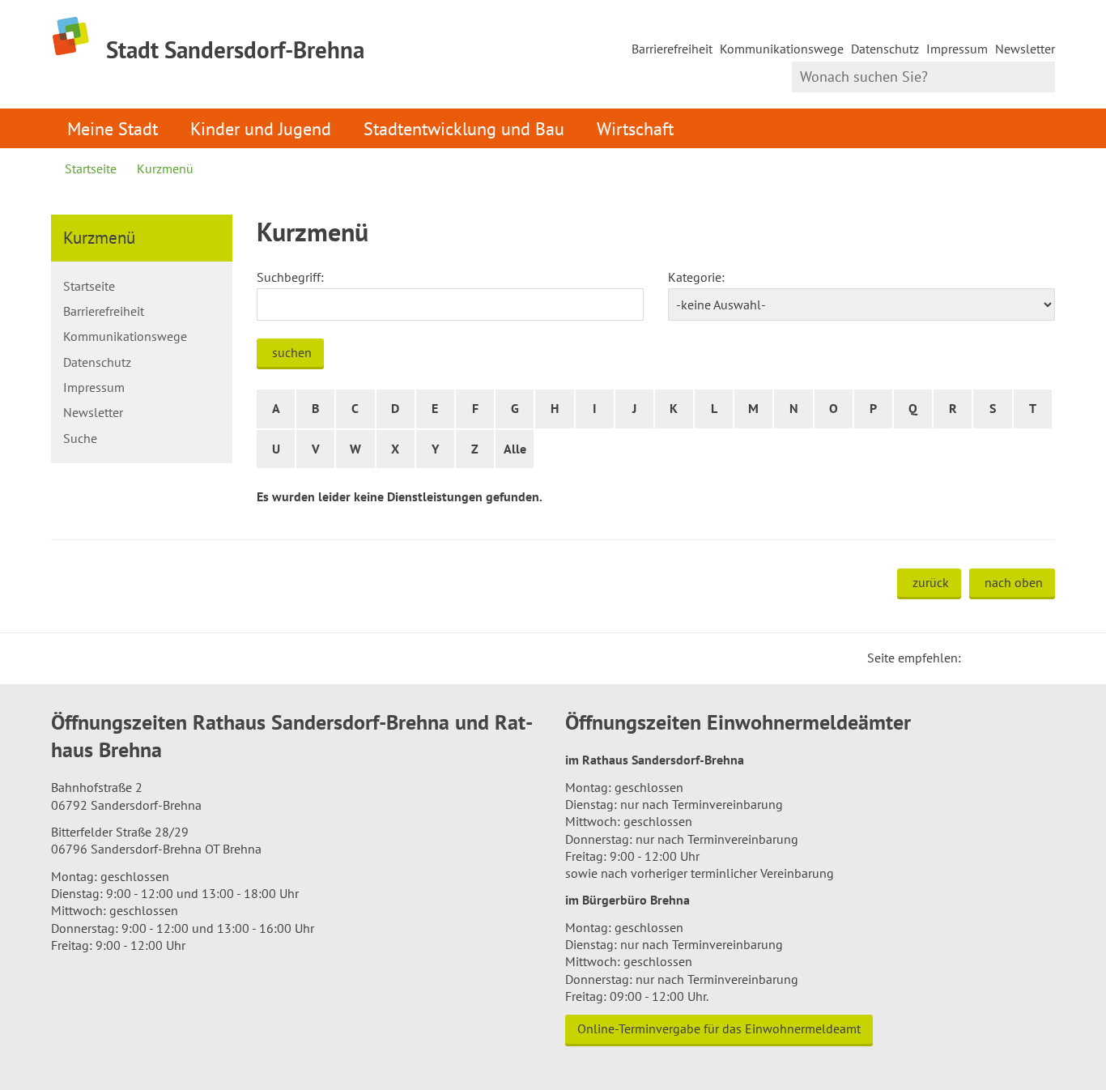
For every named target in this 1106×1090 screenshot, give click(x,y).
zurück (930, 582)
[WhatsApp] (1037, 657)
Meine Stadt (112, 128)
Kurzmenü (165, 168)
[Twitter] (979, 657)
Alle (515, 449)
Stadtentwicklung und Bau (464, 128)
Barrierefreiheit (672, 48)
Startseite (91, 168)
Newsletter (1025, 48)
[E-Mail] (1017, 657)
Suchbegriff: (290, 277)
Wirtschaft (635, 128)
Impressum (957, 48)
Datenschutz (885, 48)
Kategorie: (696, 277)
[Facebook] (998, 657)
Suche (80, 438)
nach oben (1014, 582)
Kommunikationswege (782, 48)
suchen (292, 352)
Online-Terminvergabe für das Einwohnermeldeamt (719, 1028)
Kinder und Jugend (260, 128)
